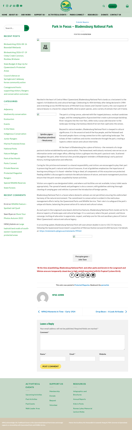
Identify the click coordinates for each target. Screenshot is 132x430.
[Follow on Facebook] (4, 6)
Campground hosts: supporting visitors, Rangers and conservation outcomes (16, 90)
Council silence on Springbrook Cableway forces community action (15, 79)
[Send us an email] (14, 6)
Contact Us (115, 15)
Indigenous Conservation (15, 133)
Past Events (30, 404)
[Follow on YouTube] (21, 6)
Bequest (53, 400)
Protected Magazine (13, 173)
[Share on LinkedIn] (93, 275)
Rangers (7, 178)
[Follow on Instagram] (7, 6)
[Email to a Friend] (82, 275)
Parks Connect (77, 15)
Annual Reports (79, 399)
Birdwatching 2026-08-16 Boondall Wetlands (15, 46)
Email (72, 354)
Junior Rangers (10, 138)
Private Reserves (11, 168)
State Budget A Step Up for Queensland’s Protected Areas (16, 67)
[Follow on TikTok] (11, 6)
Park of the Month (12, 158)
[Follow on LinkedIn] (17, 6)
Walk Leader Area (33, 408)
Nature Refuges (11, 153)
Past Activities (31, 399)
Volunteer (53, 405)
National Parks (10, 148)
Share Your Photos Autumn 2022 (15, 216)
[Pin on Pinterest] (87, 275)
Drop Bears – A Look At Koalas (110, 311)
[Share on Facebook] (72, 275)
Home (4, 15)
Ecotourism (9, 119)
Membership (55, 391)
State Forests (9, 187)
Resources (93, 15)
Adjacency (8, 109)
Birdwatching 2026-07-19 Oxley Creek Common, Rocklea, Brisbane (15, 55)
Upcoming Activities (34, 395)
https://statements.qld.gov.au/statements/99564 (60, 231)
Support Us (39, 15)
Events (7, 124)
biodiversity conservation (15, 114)
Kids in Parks (78, 404)
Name (43, 354)
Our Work (26, 15)
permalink (105, 285)
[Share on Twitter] (77, 275)
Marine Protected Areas (14, 143)
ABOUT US (13, 15)
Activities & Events (57, 15)
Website (102, 354)
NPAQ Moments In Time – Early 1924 (58, 311)
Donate (104, 15)
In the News (9, 129)
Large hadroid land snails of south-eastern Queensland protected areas (16, 229)
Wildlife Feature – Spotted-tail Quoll (15, 206)
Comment (44, 332)
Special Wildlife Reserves (15, 183)
